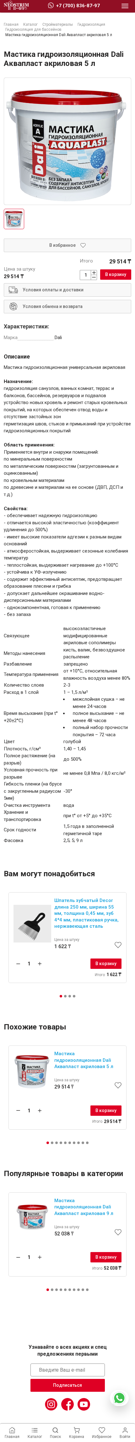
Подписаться (67, 1385)
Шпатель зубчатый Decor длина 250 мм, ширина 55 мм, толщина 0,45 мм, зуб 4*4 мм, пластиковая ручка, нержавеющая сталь (86, 913)
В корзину (115, 274)
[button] (61, 996)
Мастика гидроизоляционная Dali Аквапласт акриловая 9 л (83, 1207)
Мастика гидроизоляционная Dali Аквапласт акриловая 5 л (83, 1060)
